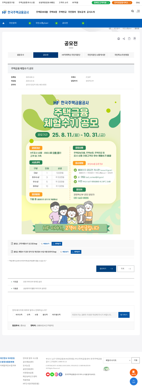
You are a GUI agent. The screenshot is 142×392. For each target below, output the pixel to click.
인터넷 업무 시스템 (30, 358)
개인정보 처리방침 (7, 358)
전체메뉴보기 (138, 11)
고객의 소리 (63, 3)
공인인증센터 (28, 369)
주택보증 (53, 12)
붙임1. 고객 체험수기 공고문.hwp (25, 244)
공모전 (65, 23)
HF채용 (75, 3)
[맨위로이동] (134, 381)
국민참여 (72, 12)
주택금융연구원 (8, 3)
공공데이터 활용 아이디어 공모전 (34, 289)
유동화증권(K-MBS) (47, 3)
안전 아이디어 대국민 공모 (32, 282)
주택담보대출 (42, 12)
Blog (52, 374)
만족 (28, 315)
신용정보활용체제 (7, 362)
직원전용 (26, 380)
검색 (132, 11)
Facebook (60, 374)
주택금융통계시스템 (27, 3)
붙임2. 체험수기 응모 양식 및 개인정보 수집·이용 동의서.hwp (35, 252)
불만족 (45, 315)
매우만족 (19, 315)
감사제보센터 (28, 362)
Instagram (56, 374)
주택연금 (62, 12)
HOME (3, 23)
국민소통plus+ (42, 23)
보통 (36, 315)
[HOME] (110, 28)
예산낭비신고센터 (30, 377)
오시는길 (26, 366)
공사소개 (91, 12)
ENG (138, 3)
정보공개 (81, 12)
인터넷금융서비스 (121, 2)
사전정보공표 (28, 373)
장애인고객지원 (100, 2)
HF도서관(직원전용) (31, 384)
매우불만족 (56, 315)
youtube (48, 374)
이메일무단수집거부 (8, 366)
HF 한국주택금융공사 (15, 14)
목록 (122, 269)
